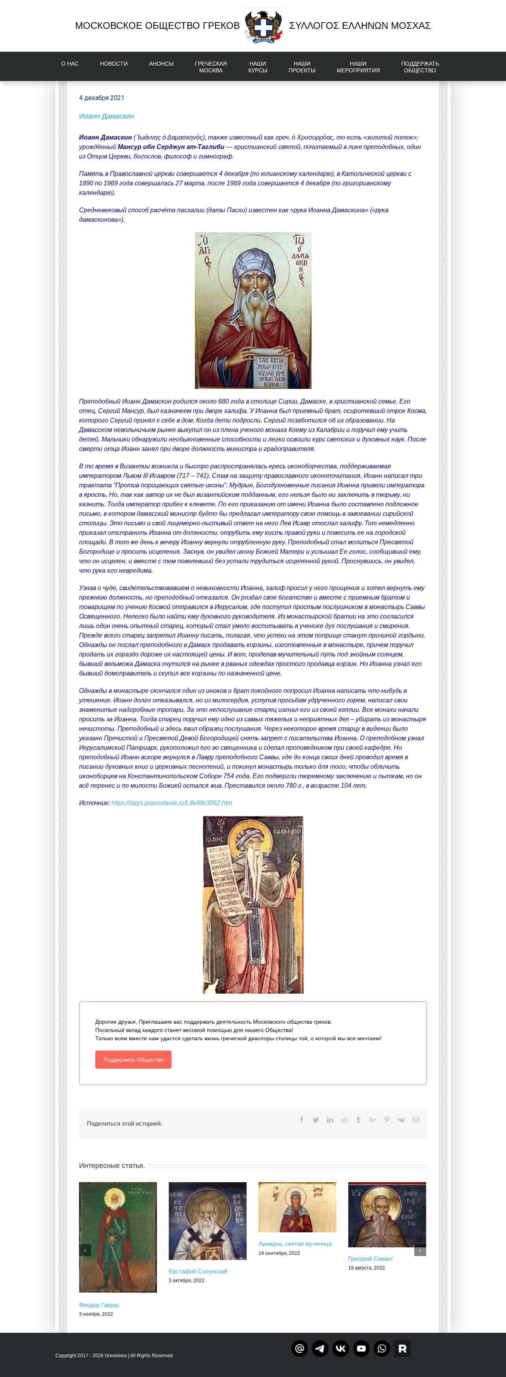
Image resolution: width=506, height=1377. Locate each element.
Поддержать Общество (133, 1059)
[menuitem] (74, 66)
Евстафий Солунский (198, 1271)
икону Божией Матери (270, 551)
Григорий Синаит (370, 1258)
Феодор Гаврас (99, 1305)
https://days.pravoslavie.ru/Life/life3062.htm (171, 803)
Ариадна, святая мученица (295, 1243)
